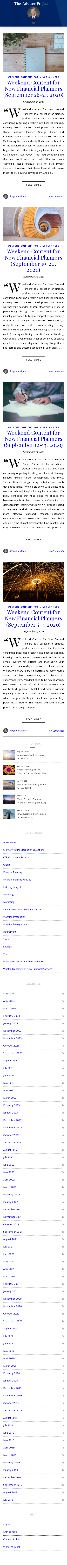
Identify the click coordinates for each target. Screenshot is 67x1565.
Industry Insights (12, 887)
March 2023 (10, 1097)
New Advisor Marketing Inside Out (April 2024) (31, 786)
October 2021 (11, 1224)
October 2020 (11, 1313)
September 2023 (12, 1053)
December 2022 (12, 1120)
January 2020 (10, 1380)
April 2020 (9, 1358)
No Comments (56, 196)
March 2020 (10, 1365)
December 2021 (12, 1209)
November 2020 (12, 1306)
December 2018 (12, 1477)
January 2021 (10, 1291)
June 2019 (8, 1432)
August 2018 (10, 1492)
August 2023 (10, 1060)
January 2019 (10, 1469)
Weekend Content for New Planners (33, 77)
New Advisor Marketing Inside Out (22, 909)
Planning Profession (14, 916)
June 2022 (8, 1164)
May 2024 (8, 993)
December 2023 (12, 1030)
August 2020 (10, 1328)
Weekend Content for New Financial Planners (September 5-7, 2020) (33, 618)
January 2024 (10, 1023)
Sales (6, 939)
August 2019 (10, 1417)
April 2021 (9, 1268)
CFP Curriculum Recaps (16, 857)
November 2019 (12, 1395)
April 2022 (9, 1179)
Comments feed (12, 1539)
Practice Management (15, 924)
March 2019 (10, 1455)
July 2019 (8, 1425)
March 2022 (10, 1187)
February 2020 (11, 1373)
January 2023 (10, 1112)
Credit (6, 864)
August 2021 (10, 1239)
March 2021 (10, 1276)
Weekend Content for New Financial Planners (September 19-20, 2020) (33, 260)
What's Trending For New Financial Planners (27, 968)
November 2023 (12, 1038)
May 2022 (8, 1172)
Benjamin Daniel (18, 196)
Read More (33, 184)
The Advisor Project (31, 3)
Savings (7, 946)
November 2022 (12, 1127)
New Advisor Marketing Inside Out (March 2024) (31, 815)
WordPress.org (11, 1546)
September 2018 (12, 1484)
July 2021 (8, 1246)
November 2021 (12, 1216)
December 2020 (12, 1298)
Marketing (8, 901)
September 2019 (12, 1410)
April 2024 (9, 1000)
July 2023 (8, 1067)
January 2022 (10, 1201)
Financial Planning (12, 872)
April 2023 (9, 1090)
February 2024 (11, 1015)
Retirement (9, 931)
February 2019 (11, 1462)
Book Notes (10, 842)
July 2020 (8, 1335)
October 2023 (11, 1045)
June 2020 (8, 1343)
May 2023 (8, 1082)
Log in (6, 1524)
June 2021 (8, 1254)
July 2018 (8, 1499)
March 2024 (10, 1008)
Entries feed (10, 1531)
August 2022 (10, 1149)
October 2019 (11, 1402)
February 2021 (11, 1283)
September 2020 (12, 1321)
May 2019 (8, 1440)
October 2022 (11, 1134)
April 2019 (9, 1447)
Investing (8, 894)
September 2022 (12, 1142)
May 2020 (8, 1350)
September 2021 (12, 1231)
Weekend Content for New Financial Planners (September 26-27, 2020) (33, 88)
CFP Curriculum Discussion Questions (24, 849)
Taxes (6, 954)
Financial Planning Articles (17, 879)
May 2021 (8, 1261)
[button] (33, 23)
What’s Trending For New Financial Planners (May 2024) (31, 771)
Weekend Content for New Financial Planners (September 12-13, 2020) (33, 438)
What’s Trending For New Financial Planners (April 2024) (31, 801)
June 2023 (8, 1075)
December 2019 (12, 1388)
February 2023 (11, 1105)
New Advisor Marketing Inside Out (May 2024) (31, 756)
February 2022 (11, 1194)
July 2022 (8, 1157)
